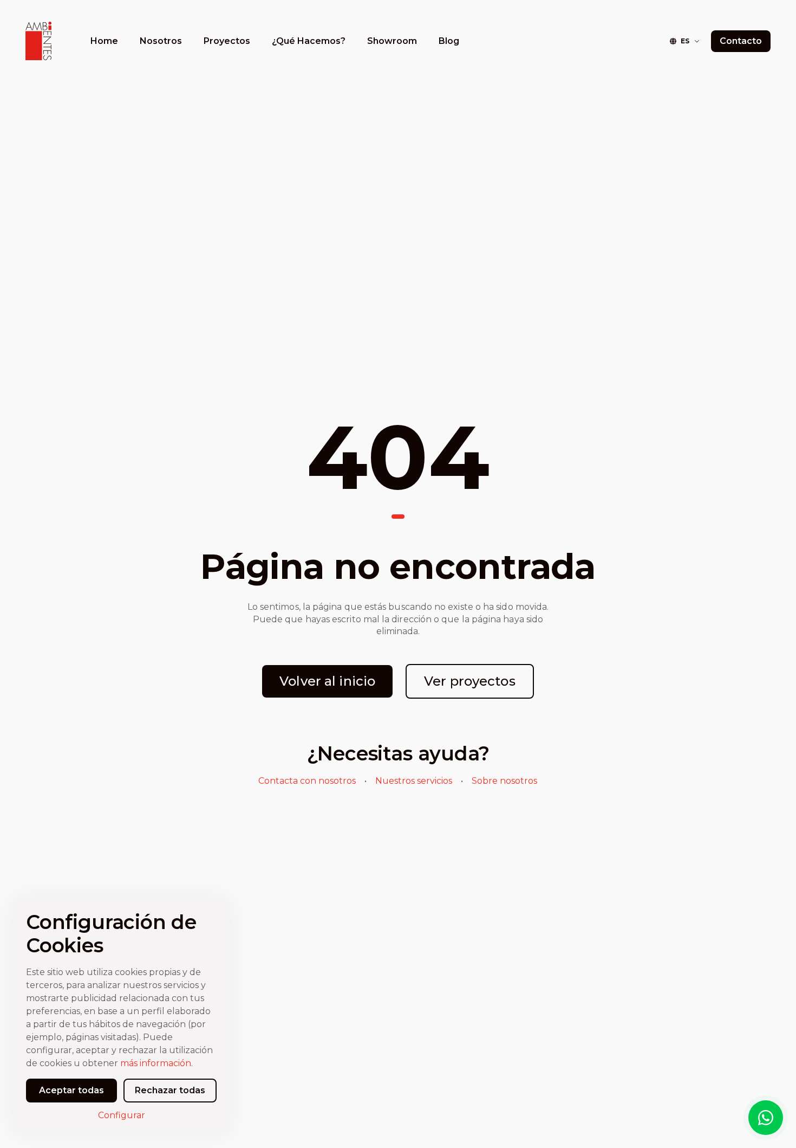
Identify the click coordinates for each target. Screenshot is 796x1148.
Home (104, 41)
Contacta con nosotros (307, 781)
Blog (449, 41)
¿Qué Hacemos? (308, 41)
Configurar (121, 1115)
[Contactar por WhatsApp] (765, 1117)
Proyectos (227, 41)
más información (155, 1063)
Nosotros (161, 41)
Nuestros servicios (413, 781)
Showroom (392, 41)
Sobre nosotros (504, 781)
